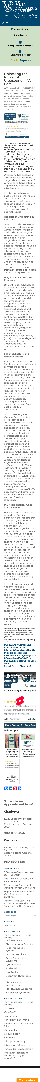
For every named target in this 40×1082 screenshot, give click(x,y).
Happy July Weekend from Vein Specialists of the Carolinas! (19, 894)
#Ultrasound (24, 645)
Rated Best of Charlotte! (17, 666)
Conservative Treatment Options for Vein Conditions (19, 886)
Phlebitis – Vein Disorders (20, 944)
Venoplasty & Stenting (16, 1019)
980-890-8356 (14, 833)
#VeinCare (10, 645)
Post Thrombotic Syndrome (15, 949)
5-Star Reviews (29, 91)
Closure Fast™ (12, 1033)
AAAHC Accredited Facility (14, 93)
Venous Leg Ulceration (18, 954)
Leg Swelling (13, 972)
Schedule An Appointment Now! (18, 803)
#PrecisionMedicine (15, 653)
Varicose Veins (14, 940)
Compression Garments (21, 46)
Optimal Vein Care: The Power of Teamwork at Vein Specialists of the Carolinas (19, 903)
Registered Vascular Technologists (17, 101)
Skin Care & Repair (21, 55)
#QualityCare (28, 655)
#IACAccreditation (15, 647)
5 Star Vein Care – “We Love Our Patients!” (19, 873)
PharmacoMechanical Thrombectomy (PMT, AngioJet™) (16, 1055)
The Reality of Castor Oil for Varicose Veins (19, 880)
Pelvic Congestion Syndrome (16, 959)
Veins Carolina (12, 88)
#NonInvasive (12, 655)
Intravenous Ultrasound (17, 1045)
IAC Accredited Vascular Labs (20, 96)
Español (25, 60)
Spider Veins (13, 968)
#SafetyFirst (24, 658)
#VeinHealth (27, 650)
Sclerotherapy (12, 1016)
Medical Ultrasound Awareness (16, 99)
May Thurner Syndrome (19, 989)
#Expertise (10, 658)
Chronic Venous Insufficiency (15, 983)
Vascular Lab (11, 1030)
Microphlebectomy (14, 1041)
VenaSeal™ (10, 1012)
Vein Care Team (20, 107)
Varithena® (10, 1037)
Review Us (21, 35)
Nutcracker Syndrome (18, 992)
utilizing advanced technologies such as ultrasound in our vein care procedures (19, 167)
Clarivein (9, 1008)
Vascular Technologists (13, 104)
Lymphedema (14, 964)
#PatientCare (12, 650)
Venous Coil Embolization (18, 1049)
